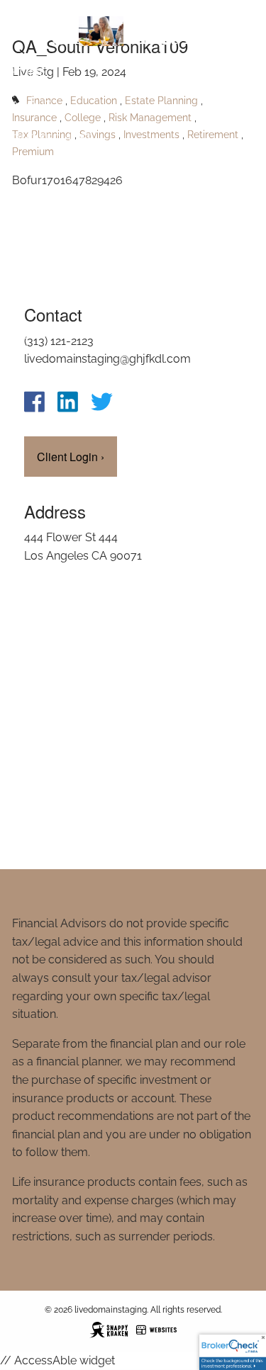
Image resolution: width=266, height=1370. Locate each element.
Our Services (52, 138)
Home (28, 72)
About (31, 104)
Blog (27, 236)
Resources (45, 170)
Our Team (41, 334)
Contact (38, 203)
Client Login (50, 367)
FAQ (23, 302)
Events (32, 269)
